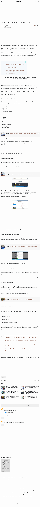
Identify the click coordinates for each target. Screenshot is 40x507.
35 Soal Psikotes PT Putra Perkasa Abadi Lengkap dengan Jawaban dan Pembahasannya (17, 485)
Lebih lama (4, 380)
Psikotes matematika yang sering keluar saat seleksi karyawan (21, 337)
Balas (3, 418)
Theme (32, 505)
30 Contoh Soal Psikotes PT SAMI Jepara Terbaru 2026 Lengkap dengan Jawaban (16, 477)
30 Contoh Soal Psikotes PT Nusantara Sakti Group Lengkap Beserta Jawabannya (16, 483)
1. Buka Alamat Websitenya (11, 67)
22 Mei (12, 408)
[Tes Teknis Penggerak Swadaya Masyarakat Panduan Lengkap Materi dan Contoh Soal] (22, 394)
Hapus (6, 418)
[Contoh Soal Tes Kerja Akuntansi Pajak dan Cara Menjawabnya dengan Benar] (22, 389)
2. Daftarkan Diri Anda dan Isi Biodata (13, 68)
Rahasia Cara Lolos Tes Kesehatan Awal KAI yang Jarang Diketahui (22, 299)
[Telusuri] (38, 1)
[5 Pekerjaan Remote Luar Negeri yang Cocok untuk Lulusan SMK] (3, 175)
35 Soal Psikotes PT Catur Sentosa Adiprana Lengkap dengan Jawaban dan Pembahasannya (18, 496)
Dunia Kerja (3, 377)
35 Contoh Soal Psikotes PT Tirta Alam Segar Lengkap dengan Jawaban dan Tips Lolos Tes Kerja (18, 490)
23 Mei (12, 412)
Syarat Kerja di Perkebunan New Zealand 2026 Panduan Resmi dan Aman (12, 397)
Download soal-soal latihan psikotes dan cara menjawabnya (20, 340)
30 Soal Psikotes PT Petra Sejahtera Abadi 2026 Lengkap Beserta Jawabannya (15, 492)
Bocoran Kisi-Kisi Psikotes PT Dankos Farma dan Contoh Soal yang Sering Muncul (16, 479)
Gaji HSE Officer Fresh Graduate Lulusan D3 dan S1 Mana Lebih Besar (12, 392)
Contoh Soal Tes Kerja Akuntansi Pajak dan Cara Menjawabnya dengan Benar (32, 387)
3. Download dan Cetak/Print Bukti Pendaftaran (15, 70)
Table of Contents (5, 62)
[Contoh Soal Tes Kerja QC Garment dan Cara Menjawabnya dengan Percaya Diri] (3, 389)
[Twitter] (17, 503)
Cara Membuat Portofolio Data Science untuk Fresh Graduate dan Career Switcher (31, 397)
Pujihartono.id (19, 1)
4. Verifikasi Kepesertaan (10, 71)
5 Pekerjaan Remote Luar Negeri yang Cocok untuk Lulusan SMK (22, 174)
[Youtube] (19, 503)
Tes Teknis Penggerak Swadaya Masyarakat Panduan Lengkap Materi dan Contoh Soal (31, 392)
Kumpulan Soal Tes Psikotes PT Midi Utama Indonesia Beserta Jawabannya (15, 494)
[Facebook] (15, 503)
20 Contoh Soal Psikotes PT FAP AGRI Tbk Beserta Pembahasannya (14, 481)
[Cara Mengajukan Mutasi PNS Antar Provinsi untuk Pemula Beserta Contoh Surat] (3, 248)
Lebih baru (36, 380)
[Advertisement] (20, 11)
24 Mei (9, 421)
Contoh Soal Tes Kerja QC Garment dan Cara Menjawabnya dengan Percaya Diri (12, 387)
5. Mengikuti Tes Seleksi (10, 73)
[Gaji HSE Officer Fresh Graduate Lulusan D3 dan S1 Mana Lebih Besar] (3, 394)
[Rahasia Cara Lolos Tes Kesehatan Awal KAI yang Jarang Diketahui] (3, 300)
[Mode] (35, 1)
